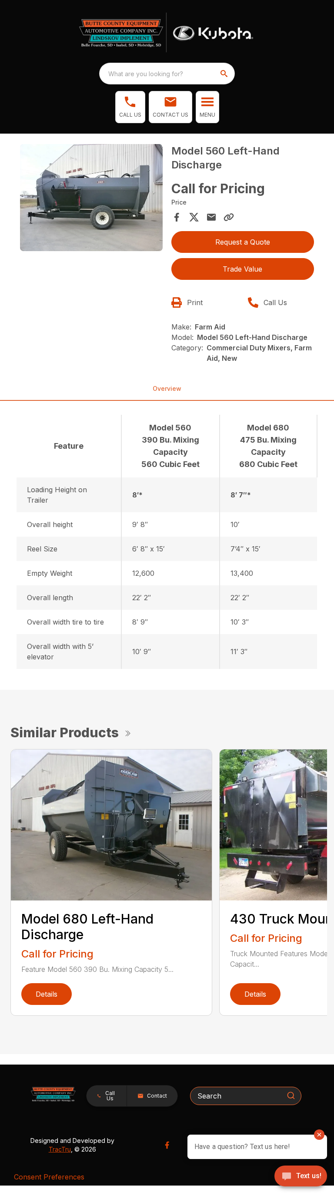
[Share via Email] (211, 217)
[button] (130, 107)
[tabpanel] (91, 199)
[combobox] (167, 73)
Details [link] (46, 994)
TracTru (60, 1149)
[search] (224, 74)
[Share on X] (194, 217)
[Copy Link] (229, 217)
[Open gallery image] (91, 197)
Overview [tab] (167, 388)
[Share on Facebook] (176, 217)
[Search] (291, 1095)
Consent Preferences (49, 1176)
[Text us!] (300, 1176)
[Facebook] (167, 1145)
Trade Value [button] (242, 269)
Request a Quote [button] (242, 242)
